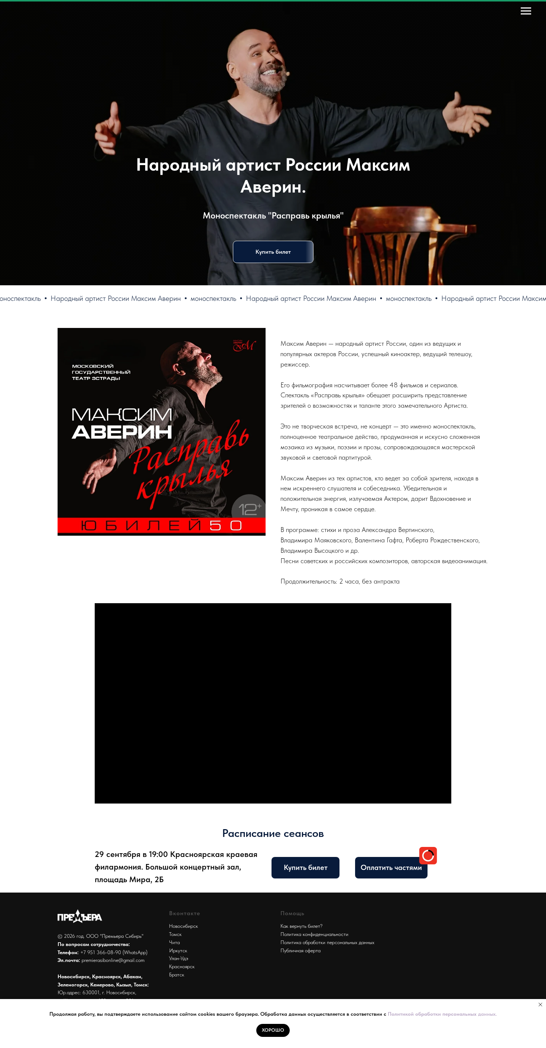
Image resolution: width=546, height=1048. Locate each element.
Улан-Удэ (178, 958)
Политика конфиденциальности (314, 934)
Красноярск (182, 966)
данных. (487, 1014)
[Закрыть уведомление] (540, 1004)
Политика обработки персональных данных (327, 942)
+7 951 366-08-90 (100, 952)
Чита (174, 942)
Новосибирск (183, 926)
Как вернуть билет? (301, 926)
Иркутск (178, 950)
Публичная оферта (300, 950)
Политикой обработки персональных (433, 1014)
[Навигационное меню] (526, 11)
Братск (176, 975)
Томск (175, 934)
